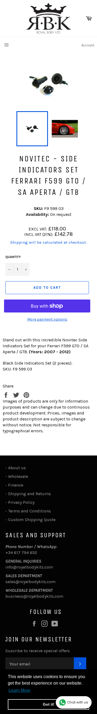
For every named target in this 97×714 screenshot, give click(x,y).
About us (17, 467)
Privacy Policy (21, 502)
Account (87, 45)
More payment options (47, 319)
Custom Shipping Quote (32, 519)
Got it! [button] (48, 704)
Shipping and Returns (29, 493)
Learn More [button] (19, 690)
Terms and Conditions (29, 511)
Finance (15, 485)
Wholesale (19, 476)
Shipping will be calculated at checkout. (48, 242)
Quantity (13, 257)
